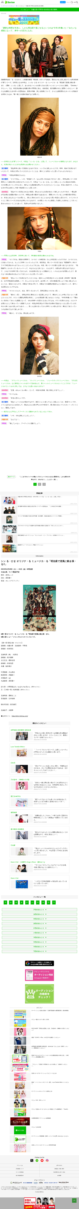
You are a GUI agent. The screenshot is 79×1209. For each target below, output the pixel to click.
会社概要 (59, 1175)
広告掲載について (20, 1168)
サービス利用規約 (20, 1172)
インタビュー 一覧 (12, 5)
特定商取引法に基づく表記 (59, 1172)
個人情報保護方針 (20, 1175)
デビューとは (20, 1165)
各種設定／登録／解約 (59, 1168)
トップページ (4, 5)
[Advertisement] (55, 20)
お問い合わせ (59, 1165)
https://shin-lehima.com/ (20, 716)
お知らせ (63, 2)
